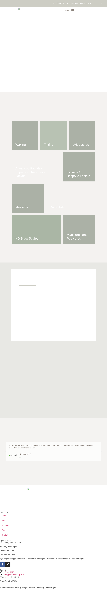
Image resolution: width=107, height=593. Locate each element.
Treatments (6, 525)
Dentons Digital (50, 588)
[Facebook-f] (96, 3)
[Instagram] (102, 3)
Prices (4, 530)
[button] (69, 10)
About (4, 520)
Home (4, 516)
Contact (5, 535)
